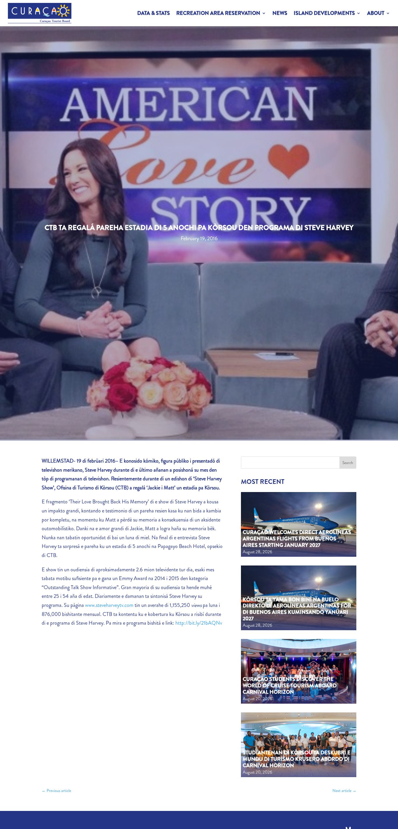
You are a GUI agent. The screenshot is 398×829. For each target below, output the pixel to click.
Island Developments (324, 13)
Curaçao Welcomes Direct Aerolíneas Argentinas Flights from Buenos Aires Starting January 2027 (297, 538)
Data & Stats (153, 13)
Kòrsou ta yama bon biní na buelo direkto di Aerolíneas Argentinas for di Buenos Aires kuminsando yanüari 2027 (297, 609)
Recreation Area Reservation (218, 13)
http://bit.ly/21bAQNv (198, 623)
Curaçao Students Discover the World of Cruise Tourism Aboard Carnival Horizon (290, 685)
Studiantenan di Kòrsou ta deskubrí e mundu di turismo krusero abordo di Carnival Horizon (297, 759)
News (279, 13)
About (375, 13)
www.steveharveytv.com (109, 605)
